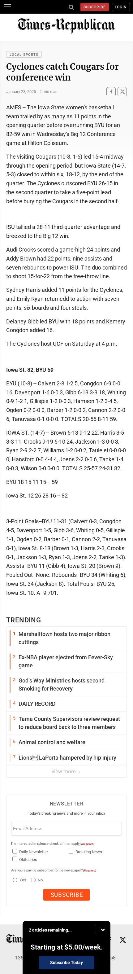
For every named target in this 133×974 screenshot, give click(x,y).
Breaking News (88, 851)
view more (64, 771)
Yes (22, 880)
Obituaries (28, 859)
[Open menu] (7, 6)
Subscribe (95, 7)
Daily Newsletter (33, 851)
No (40, 880)
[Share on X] (122, 92)
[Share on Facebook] (111, 92)
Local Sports (24, 55)
